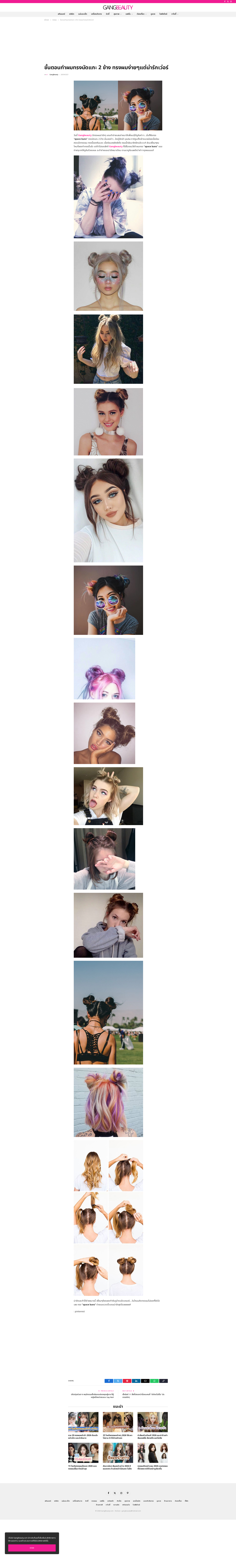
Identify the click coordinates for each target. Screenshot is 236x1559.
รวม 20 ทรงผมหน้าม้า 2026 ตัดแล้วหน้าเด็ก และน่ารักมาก (83, 1437)
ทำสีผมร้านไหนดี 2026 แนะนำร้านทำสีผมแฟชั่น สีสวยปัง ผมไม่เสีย (153, 1437)
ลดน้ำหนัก (136, 1501)
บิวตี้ (107, 14)
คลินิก (71, 14)
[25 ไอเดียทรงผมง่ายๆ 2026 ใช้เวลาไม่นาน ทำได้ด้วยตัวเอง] (118, 1422)
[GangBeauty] (118, 7)
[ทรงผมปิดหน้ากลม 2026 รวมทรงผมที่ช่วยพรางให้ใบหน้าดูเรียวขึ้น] (153, 1453)
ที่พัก (186, 1501)
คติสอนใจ (126, 1505)
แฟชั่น (128, 14)
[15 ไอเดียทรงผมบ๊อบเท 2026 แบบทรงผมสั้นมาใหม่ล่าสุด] (83, 1453)
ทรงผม (94, 1501)
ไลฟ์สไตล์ (163, 14)
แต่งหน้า (110, 1501)
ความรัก (116, 1505)
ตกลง (32, 1548)
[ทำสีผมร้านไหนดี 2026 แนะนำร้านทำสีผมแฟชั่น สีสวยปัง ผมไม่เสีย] (153, 1422)
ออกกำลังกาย (148, 1501)
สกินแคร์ (61, 14)
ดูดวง (153, 14)
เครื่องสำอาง (96, 14)
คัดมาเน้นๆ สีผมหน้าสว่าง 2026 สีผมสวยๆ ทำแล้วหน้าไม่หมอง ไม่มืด (117, 1467)
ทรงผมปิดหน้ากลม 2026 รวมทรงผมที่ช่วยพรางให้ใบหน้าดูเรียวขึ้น (153, 1467)
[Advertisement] (118, 43)
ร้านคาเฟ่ (99, 1505)
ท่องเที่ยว (140, 14)
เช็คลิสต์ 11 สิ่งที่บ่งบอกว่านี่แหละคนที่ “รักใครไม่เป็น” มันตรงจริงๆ (143, 1396)
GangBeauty (54, 74)
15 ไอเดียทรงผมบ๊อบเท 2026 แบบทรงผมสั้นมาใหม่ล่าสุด (82, 1467)
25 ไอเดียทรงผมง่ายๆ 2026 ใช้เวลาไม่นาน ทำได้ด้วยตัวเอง (117, 1437)
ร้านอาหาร (168, 1501)
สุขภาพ (116, 14)
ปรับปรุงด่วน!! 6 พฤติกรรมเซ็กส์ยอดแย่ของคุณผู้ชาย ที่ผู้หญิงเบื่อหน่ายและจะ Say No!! (92, 1396)
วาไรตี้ (173, 14)
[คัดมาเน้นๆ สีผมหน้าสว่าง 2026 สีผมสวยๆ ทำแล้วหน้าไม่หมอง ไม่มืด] (118, 1453)
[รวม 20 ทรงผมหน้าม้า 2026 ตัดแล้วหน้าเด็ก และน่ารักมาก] (83, 1422)
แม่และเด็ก (82, 14)
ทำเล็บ (119, 1501)
